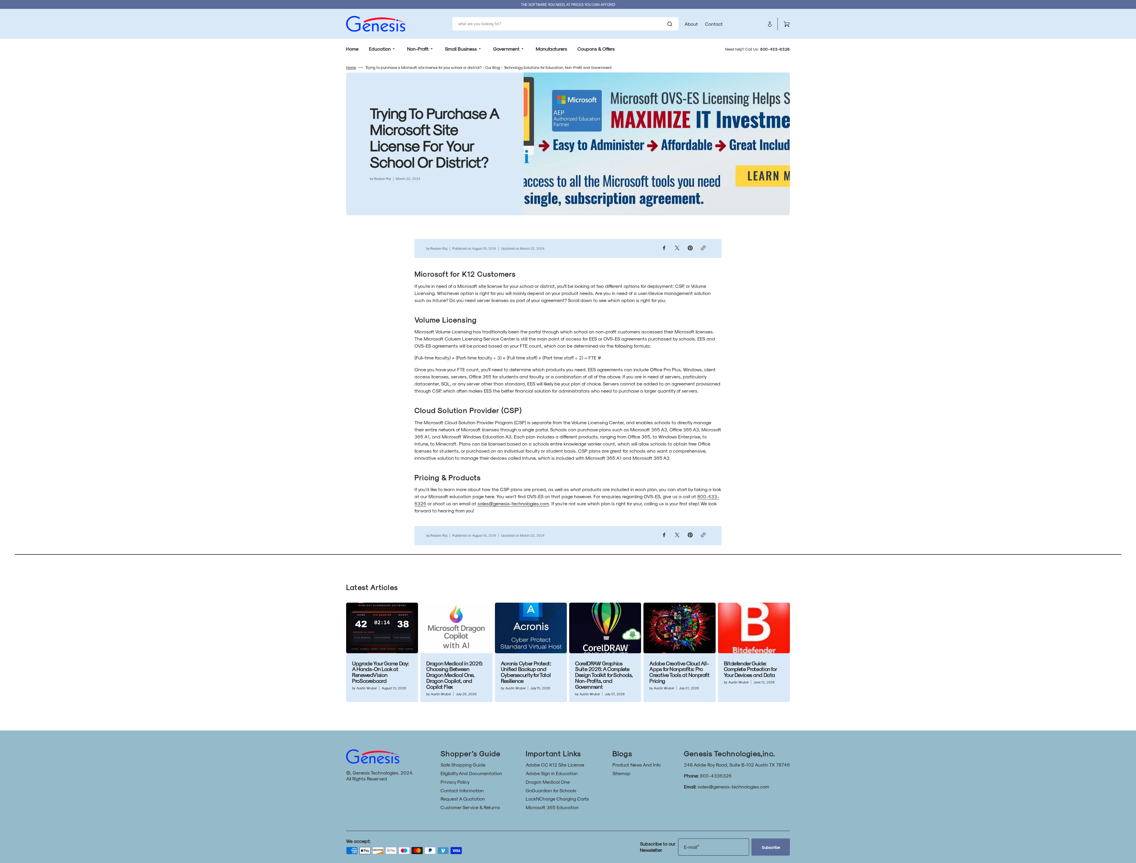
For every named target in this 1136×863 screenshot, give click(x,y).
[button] (769, 23)
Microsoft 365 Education (552, 807)
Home (351, 67)
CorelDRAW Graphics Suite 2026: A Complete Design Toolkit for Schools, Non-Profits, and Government (603, 675)
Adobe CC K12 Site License (555, 764)
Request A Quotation (462, 798)
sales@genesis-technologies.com (513, 503)
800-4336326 (716, 775)
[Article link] (382, 652)
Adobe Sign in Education (552, 773)
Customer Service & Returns (470, 807)
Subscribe (771, 847)
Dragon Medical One (548, 782)
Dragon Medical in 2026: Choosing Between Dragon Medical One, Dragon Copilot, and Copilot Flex (454, 675)
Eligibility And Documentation (471, 773)
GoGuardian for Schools (551, 790)
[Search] (671, 23)
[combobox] (565, 23)
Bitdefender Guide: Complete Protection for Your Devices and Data (750, 669)
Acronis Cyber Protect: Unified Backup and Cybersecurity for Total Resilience (526, 672)
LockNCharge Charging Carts (557, 798)
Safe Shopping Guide (462, 764)
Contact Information (462, 790)
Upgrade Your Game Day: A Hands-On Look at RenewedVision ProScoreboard (380, 672)
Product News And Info (636, 764)
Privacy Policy (454, 782)
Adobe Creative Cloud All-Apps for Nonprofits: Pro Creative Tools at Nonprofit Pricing (679, 672)
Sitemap (621, 773)
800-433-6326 (775, 49)
